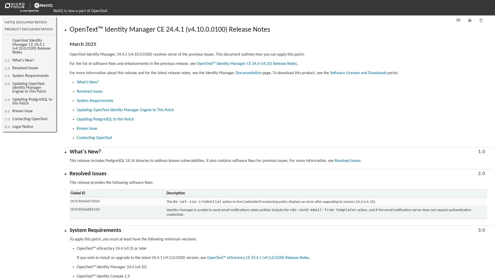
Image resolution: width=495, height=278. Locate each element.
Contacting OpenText (29, 119)
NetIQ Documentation (26, 22)
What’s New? (23, 60)
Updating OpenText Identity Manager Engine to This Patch (29, 88)
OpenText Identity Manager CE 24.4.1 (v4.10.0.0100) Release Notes (31, 47)
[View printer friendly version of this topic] (470, 20)
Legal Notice (22, 127)
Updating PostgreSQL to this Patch (32, 102)
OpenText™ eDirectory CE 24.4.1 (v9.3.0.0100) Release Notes (258, 258)
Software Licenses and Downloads (358, 73)
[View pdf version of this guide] (481, 20)
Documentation (248, 73)
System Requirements (30, 76)
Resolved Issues (25, 68)
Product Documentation (29, 29)
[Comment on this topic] (458, 20)
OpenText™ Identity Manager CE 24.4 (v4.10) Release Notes (247, 64)
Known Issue (22, 111)
